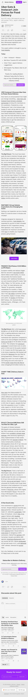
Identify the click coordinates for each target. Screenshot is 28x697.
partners (19, 535)
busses (21, 545)
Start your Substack (10, 690)
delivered (23, 543)
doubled (17, 516)
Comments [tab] (5, 598)
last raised (22, 329)
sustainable (18, 512)
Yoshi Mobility (5, 50)
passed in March (18, 440)
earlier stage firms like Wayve (15, 363)
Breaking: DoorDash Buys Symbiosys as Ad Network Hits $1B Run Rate (9, 623)
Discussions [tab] (13, 617)
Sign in (24, 2)
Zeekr (3, 358)
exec (13, 522)
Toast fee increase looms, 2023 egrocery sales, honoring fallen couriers (9, 641)
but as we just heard (13, 481)
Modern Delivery (9, 25)
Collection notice (14, 686)
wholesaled (22, 541)
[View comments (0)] (8, 30)
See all (4, 664)
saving (16, 505)
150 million (11, 293)
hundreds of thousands (13, 111)
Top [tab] (3, 617)
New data (4, 392)
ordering (7, 531)
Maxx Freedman (9, 658)
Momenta (12, 354)
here (6, 232)
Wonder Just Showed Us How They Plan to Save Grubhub (9, 651)
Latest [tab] (7, 617)
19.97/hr (10, 489)
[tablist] (8, 598)
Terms (22, 684)
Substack (6, 693)
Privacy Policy (14, 575)
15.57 (15, 491)
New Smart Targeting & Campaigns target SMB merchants (7, 628)
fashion (6, 164)
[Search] (25, 617)
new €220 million (18, 272)
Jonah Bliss (10, 630)
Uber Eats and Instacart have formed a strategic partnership (13, 101)
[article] (14, 627)
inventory (4, 526)
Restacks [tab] (11, 598)
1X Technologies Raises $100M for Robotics (9, 637)
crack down (4, 533)
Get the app (22, 690)
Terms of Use (21, 572)
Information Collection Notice (17, 574)
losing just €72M (6, 342)
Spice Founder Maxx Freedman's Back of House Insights (10, 656)
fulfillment (4, 529)
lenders (13, 298)
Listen (24, 26)
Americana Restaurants (14, 539)
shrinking (9, 520)
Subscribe (19, 2)
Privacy (18, 684)
